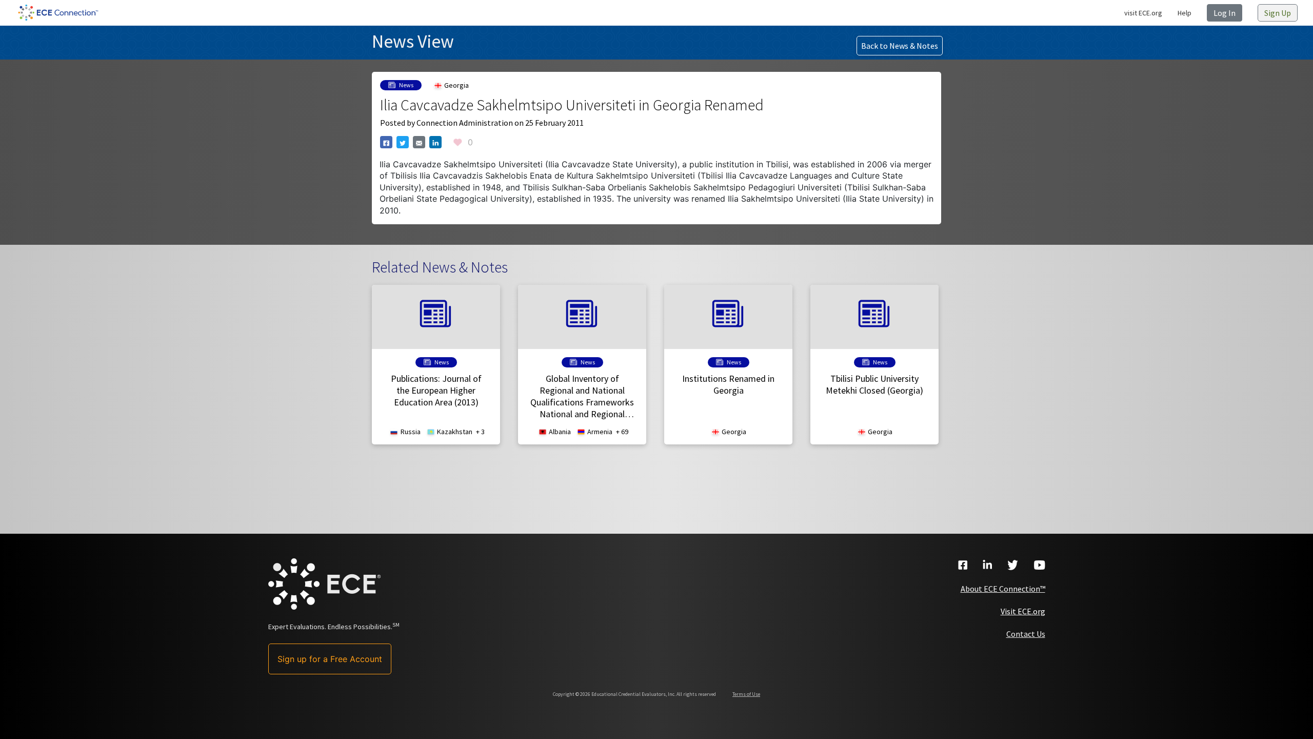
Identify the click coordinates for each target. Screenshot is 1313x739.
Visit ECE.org (1023, 611)
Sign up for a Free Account (329, 659)
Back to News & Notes (899, 46)
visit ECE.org (1143, 12)
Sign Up (1277, 13)
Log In (1224, 13)
